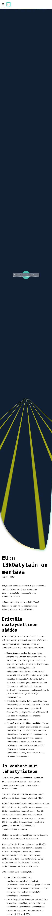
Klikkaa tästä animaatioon (26, 275)
